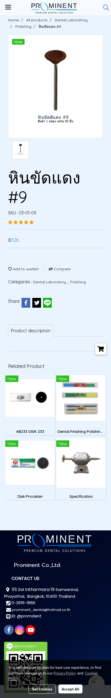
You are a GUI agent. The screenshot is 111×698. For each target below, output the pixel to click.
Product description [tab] (30, 330)
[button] (104, 8)
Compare (62, 269)
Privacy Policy (65, 672)
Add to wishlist (25, 269)
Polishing (78, 282)
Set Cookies (42, 688)
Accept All (70, 688)
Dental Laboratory (50, 282)
